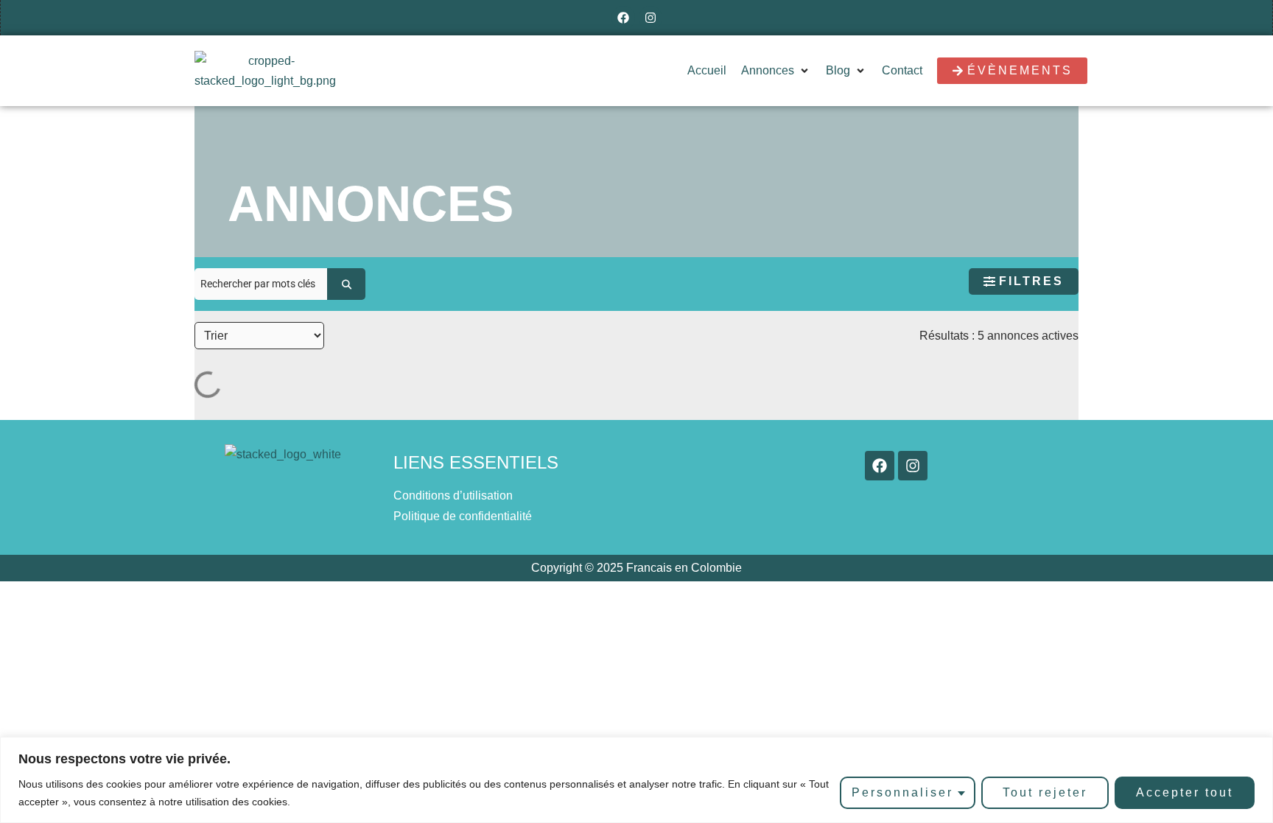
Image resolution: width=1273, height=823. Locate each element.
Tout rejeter (1045, 792)
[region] (636, 780)
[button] (776, 70)
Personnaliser (902, 792)
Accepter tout (1184, 792)
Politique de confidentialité (462, 516)
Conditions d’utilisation (453, 495)
